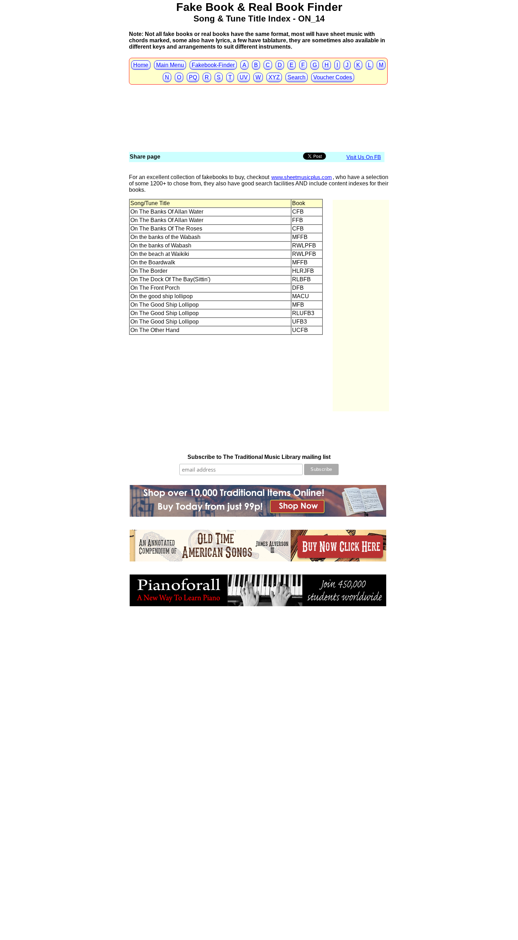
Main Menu (170, 65)
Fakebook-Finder (213, 65)
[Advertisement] (257, 98)
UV (244, 77)
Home (140, 65)
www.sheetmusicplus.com (301, 177)
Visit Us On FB (363, 157)
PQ (193, 77)
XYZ (274, 77)
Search (297, 77)
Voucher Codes (332, 77)
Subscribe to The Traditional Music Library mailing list (259, 457)
